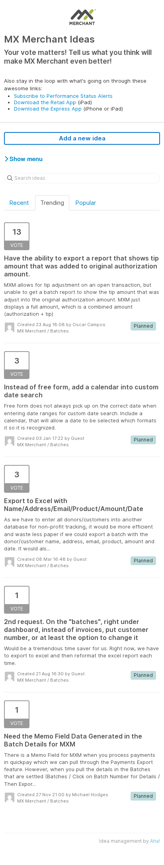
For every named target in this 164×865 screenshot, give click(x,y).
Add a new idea (82, 138)
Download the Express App (48, 108)
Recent (19, 202)
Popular (85, 202)
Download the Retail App (45, 102)
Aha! (155, 841)
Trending (52, 202)
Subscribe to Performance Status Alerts (63, 96)
